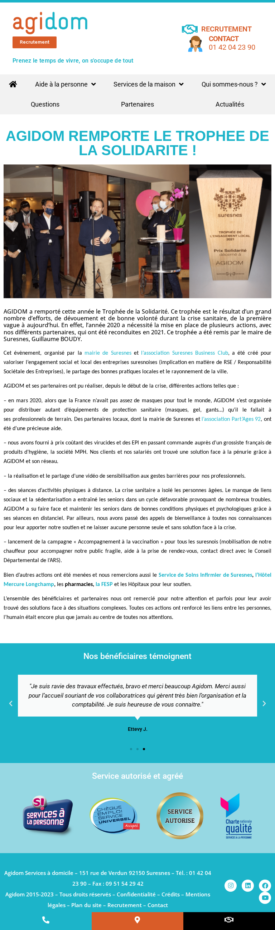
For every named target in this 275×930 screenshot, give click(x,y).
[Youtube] (265, 898)
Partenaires (137, 104)
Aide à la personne (61, 84)
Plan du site (86, 905)
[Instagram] (231, 886)
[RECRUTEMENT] (189, 29)
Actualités (230, 104)
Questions (45, 104)
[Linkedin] (248, 886)
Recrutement (124, 905)
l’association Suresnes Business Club (184, 353)
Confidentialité (136, 894)
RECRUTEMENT (226, 29)
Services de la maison (144, 84)
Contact (223, 38)
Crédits (170, 894)
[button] (10, 703)
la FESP (103, 584)
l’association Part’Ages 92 (231, 419)
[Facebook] (265, 886)
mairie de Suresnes (108, 353)
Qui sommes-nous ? (230, 84)
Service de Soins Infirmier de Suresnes (205, 575)
